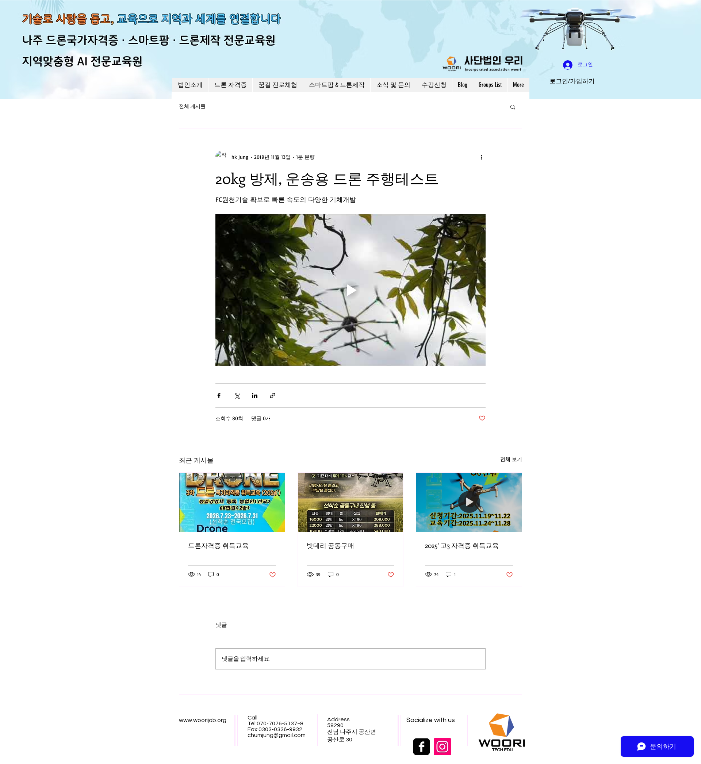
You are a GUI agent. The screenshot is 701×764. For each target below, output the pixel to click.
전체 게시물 (192, 106)
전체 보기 (511, 459)
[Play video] (350, 290)
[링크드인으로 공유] (254, 395)
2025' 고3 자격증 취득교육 (462, 545)
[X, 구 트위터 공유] (236, 395)
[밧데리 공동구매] (350, 502)
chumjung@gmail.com (277, 735)
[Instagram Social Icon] (442, 746)
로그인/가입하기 (572, 81)
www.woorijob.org (202, 720)
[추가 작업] (481, 156)
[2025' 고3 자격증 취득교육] (469, 502)
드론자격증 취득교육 (218, 545)
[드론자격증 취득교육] (232, 502)
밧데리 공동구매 (330, 545)
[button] (512, 107)
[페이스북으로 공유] (218, 395)
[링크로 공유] (272, 395)
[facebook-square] (421, 746)
